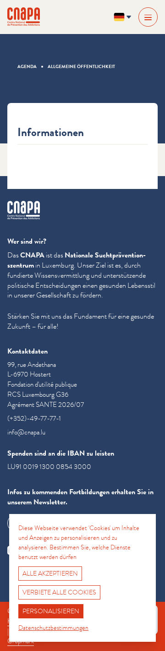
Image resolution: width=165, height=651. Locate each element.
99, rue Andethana (31, 365)
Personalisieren (50, 611)
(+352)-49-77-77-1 (34, 418)
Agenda (27, 66)
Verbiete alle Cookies (59, 592)
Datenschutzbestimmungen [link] (53, 627)
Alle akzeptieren (50, 573)
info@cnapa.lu (26, 432)
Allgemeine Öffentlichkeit (81, 66)
